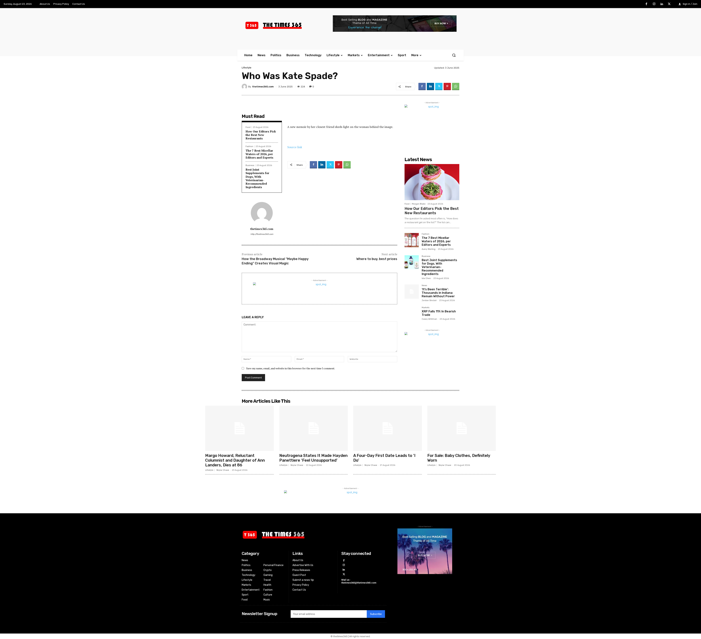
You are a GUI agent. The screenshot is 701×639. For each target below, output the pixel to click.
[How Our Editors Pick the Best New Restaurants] (432, 182)
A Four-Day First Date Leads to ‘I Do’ (384, 458)
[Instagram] (654, 4)
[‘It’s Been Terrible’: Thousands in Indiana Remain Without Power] (412, 291)
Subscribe (376, 614)
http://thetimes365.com (261, 234)
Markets (425, 308)
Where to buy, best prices (376, 259)
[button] (453, 55)
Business (250, 165)
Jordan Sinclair (429, 300)
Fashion (249, 146)
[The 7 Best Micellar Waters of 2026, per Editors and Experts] (412, 240)
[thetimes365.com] (245, 86)
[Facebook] (646, 4)
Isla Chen (426, 278)
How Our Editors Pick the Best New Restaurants (261, 134)
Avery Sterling (428, 249)
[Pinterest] (447, 86)
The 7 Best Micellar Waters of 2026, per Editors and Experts (259, 154)
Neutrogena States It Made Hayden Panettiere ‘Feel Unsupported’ (313, 458)
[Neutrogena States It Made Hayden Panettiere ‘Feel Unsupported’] (313, 428)
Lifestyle (246, 67)
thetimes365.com (263, 86)
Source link (294, 147)
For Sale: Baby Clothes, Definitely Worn (458, 458)
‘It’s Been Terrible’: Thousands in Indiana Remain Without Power (438, 293)
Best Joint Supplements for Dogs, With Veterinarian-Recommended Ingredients (257, 178)
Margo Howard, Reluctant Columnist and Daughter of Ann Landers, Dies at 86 (235, 460)
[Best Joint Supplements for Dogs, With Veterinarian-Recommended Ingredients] (412, 262)
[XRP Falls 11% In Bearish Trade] (412, 314)
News (424, 285)
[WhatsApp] (455, 86)
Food (248, 127)
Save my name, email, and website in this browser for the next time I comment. (290, 368)
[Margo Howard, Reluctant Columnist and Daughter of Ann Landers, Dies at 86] (239, 428)
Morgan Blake (419, 204)
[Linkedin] (662, 4)
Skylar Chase (222, 470)
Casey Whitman (429, 319)
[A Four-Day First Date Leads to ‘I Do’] (387, 428)
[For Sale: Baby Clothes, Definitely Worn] (461, 428)
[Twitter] (669, 4)
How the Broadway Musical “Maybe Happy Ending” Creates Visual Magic (275, 261)
